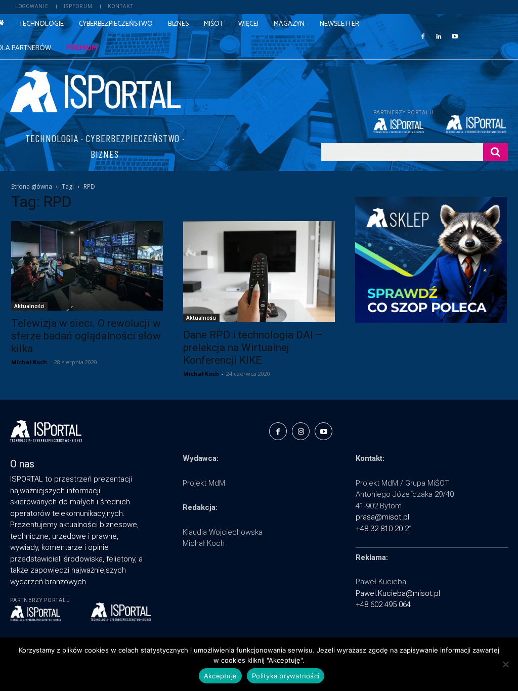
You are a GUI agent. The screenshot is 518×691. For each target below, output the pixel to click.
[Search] (495, 152)
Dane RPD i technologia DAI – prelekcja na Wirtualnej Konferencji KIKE (253, 347)
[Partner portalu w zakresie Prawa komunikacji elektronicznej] (477, 124)
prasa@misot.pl (382, 517)
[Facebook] (422, 35)
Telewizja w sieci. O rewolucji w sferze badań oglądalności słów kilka (86, 336)
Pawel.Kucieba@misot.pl (398, 593)
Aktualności (29, 306)
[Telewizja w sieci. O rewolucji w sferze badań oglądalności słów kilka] (87, 266)
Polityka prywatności (285, 676)
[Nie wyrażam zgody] (505, 664)
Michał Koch (29, 362)
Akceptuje (220, 676)
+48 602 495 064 (383, 604)
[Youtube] (454, 35)
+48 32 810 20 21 (384, 528)
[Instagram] (301, 431)
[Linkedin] (438, 35)
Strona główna (31, 186)
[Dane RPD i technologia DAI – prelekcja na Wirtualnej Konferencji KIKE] (259, 271)
